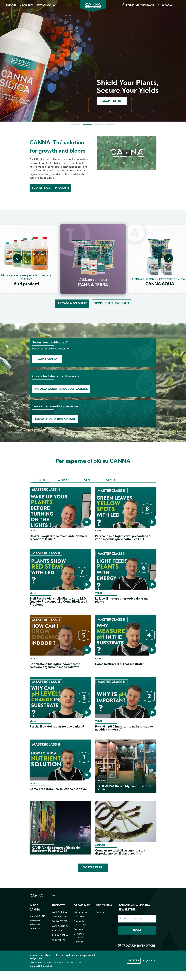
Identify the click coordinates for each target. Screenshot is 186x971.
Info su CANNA (35, 907)
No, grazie (149, 961)
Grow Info (26, 5)
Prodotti (10, 5)
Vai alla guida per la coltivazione (61, 389)
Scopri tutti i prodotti (111, 303)
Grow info (82, 905)
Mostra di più (93, 867)
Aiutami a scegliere (72, 303)
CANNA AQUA (59, 917)
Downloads (79, 929)
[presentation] (17, 258)
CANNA (51, 896)
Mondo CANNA (46, 5)
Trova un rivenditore (138, 946)
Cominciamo (47, 359)
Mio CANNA (104, 905)
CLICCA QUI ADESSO (113, 101)
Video (110, 480)
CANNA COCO (59, 921)
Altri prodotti (58, 940)
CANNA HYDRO (60, 926)
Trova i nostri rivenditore (55, 419)
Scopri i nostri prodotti (50, 188)
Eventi (87, 480)
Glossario (78, 942)
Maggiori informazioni (41, 966)
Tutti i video (79, 917)
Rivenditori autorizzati (139, 5)
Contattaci (35, 929)
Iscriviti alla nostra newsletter (134, 907)
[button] (76, 124)
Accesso (100, 912)
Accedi (169, 5)
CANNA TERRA (59, 912)
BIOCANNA (57, 931)
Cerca (158, 5)
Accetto (134, 961)
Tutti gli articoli (81, 912)
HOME (36, 896)
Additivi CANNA (60, 935)
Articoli (64, 480)
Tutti (41, 480)
